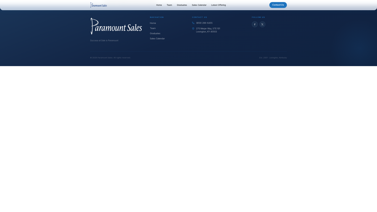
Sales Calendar (199, 5)
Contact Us (278, 5)
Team (169, 5)
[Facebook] (255, 24)
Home (159, 5)
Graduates (182, 5)
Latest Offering (218, 5)
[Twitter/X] (262, 24)
